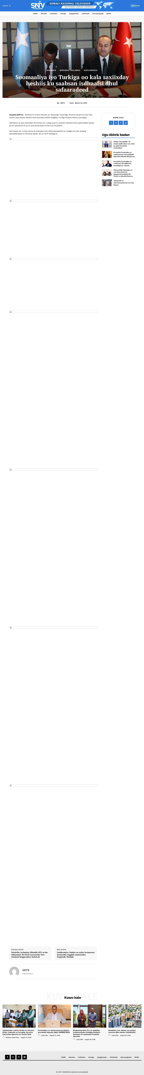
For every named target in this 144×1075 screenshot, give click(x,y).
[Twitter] (116, 123)
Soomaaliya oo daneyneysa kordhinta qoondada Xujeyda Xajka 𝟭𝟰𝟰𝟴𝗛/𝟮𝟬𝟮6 (54, 1031)
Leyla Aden (44, 1035)
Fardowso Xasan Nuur (12, 1037)
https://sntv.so (27, 973)
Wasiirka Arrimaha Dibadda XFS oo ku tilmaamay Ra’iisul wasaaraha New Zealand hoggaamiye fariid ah (29, 954)
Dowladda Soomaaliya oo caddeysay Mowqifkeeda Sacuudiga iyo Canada (123, 163)
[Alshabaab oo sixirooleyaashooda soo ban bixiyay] (107, 182)
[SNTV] (14, 972)
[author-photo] (4, 1037)
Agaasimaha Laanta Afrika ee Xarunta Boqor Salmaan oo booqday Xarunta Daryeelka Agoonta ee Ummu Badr (18, 1032)
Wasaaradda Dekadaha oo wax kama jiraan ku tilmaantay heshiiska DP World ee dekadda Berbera (123, 173)
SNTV (62, 103)
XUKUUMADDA (90, 70)
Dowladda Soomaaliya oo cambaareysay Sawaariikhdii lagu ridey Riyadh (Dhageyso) (124, 154)
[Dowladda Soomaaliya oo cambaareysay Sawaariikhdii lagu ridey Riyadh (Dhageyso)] (107, 154)
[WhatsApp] (126, 123)
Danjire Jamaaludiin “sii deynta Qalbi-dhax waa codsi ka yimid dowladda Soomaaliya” (124, 145)
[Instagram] (13, 1057)
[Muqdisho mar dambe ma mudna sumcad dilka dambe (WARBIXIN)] (125, 1016)
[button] (7, 5)
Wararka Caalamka (70, 70)
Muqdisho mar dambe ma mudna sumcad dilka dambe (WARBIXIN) (121, 1031)
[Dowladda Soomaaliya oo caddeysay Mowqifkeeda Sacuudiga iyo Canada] (107, 163)
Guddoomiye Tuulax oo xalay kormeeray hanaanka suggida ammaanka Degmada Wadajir (76, 954)
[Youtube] (24, 1057)
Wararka (51, 70)
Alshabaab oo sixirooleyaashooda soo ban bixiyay (124, 183)
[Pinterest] (121, 123)
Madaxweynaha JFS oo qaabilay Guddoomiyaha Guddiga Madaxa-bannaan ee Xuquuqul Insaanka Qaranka (87, 1033)
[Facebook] (111, 123)
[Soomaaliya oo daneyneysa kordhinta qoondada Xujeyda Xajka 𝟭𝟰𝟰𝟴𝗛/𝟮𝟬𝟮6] (54, 1016)
